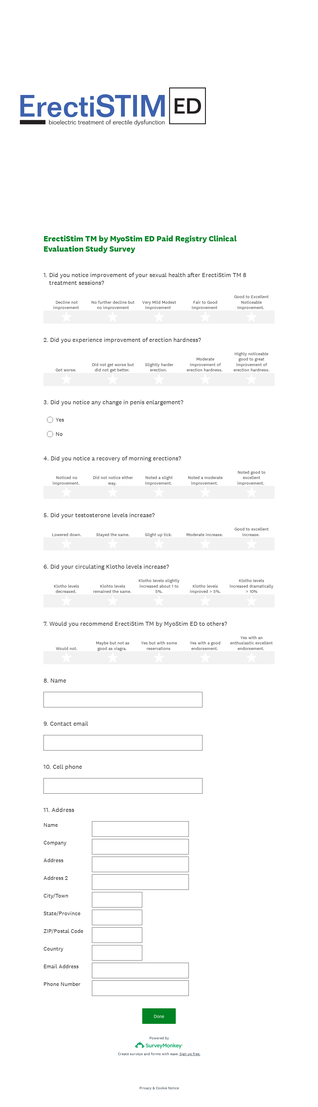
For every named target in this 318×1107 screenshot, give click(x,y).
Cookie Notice (167, 1088)
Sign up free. (189, 1053)
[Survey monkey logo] (159, 1045)
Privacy (145, 1088)
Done (159, 1016)
